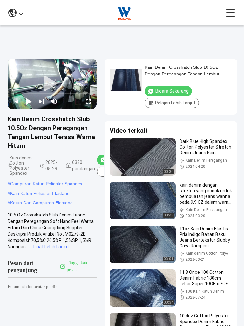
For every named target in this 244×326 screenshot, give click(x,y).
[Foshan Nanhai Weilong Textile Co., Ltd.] (124, 13)
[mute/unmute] (54, 101)
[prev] (16, 101)
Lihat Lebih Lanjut (51, 246)
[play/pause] (28, 101)
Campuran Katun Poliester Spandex (46, 183)
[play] (52, 84)
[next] (41, 101)
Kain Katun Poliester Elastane (40, 193)
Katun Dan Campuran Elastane (41, 202)
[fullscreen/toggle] (88, 101)
